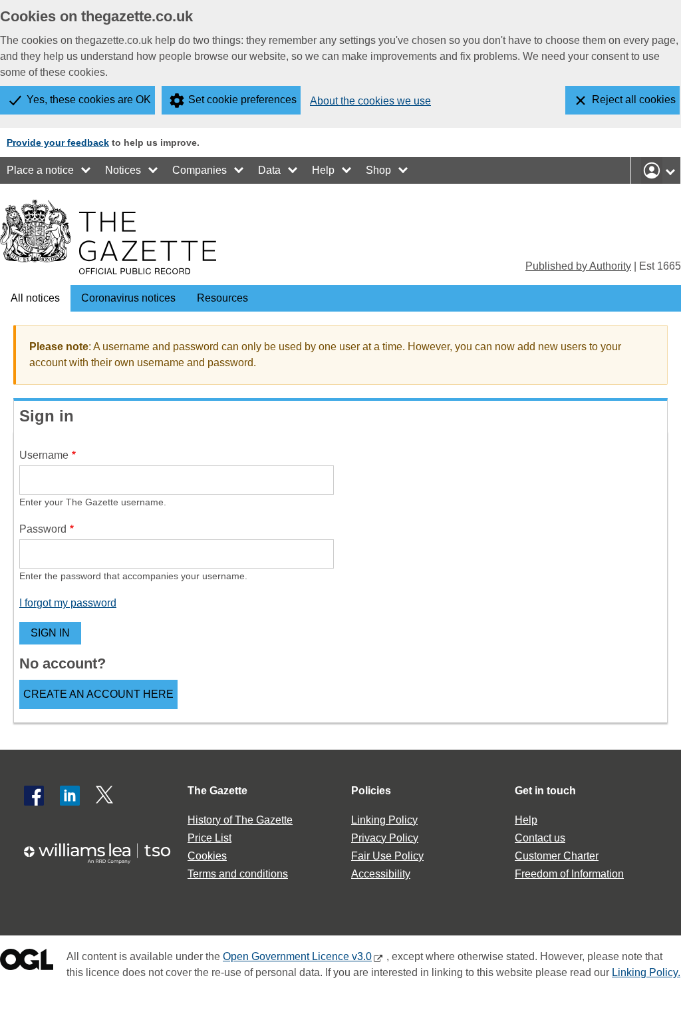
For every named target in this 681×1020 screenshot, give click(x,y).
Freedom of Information (569, 874)
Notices (123, 170)
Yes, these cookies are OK (89, 99)
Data (269, 170)
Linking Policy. (646, 972)
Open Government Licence (26, 962)
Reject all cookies (634, 99)
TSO (104, 853)
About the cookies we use (370, 101)
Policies (371, 790)
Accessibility (380, 874)
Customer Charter (557, 856)
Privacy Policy (384, 838)
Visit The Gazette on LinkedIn (70, 796)
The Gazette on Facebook (34, 796)
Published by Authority (578, 266)
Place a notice (40, 170)
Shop (378, 170)
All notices (35, 298)
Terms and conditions (238, 874)
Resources (222, 298)
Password (43, 529)
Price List (209, 838)
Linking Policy (384, 820)
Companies (199, 170)
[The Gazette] (108, 237)
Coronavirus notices (128, 298)
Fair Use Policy (387, 856)
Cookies (207, 856)
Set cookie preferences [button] (242, 99)
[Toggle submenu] (86, 170)
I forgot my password (67, 603)
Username (43, 455)
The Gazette (217, 790)
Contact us (540, 838)
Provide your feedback (58, 142)
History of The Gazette (240, 820)
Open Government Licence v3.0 (297, 956)
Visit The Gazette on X (106, 796)
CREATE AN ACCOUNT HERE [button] (98, 694)
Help (323, 170)
